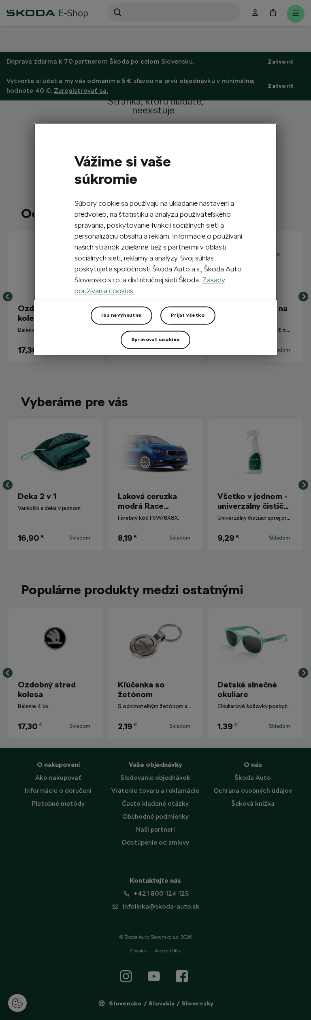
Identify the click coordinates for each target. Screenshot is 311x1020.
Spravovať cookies (155, 340)
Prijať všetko (188, 315)
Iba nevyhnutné (121, 315)
